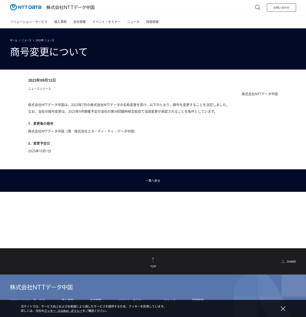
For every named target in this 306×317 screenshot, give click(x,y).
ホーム (13, 40)
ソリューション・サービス (28, 22)
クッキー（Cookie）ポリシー (63, 311)
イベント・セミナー (106, 22)
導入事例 (60, 22)
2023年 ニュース (45, 40)
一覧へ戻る (153, 180)
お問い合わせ (281, 7)
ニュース (133, 22)
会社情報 (79, 22)
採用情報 (152, 22)
